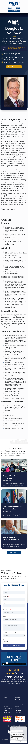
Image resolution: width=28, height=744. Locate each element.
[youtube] (19, 726)
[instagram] (14, 726)
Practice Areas (18, 699)
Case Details (5, 623)
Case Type (5, 616)
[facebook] (9, 726)
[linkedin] (16, 726)
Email (4, 603)
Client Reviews (18, 702)
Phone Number (6, 609)
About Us (6, 697)
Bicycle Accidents (17, 48)
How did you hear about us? (9, 632)
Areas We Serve (7, 699)
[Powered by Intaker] (21, 741)
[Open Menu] (14, 15)
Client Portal (18, 710)
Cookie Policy (18, 712)
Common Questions (8, 704)
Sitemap (6, 710)
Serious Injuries (11, 47)
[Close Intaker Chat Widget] (27, 725)
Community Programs (20, 704)
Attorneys (17, 697)
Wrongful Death (19, 47)
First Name (5, 590)
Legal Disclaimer (8, 708)
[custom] (11, 726)
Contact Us (6, 706)
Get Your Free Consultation (14, 645)
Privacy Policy (7, 712)
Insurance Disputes (12, 50)
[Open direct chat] (24, 725)
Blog (5, 702)
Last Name (5, 596)
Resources (17, 708)
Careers (17, 706)
